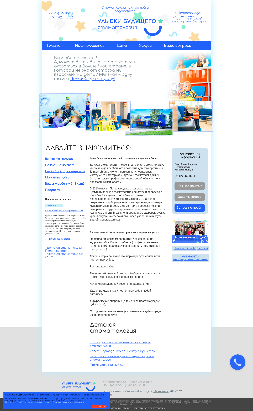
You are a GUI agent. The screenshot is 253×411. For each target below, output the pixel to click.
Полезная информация (191, 248)
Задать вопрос (189, 196)
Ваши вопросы (178, 46)
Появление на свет (59, 165)
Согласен (99, 406)
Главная (55, 46)
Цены (122, 46)
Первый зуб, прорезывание (65, 171)
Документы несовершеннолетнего (190, 258)
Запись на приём (189, 207)
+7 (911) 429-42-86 (60, 17)
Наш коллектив (89, 46)
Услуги (145, 46)
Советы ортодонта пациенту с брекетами (123, 351)
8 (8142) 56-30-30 (60, 13)
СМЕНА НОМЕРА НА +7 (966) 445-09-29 (64, 210)
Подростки (53, 190)
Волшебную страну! (92, 78)
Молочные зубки (57, 177)
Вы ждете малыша (59, 158)
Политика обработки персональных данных (27, 402)
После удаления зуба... (106, 364)
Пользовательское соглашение (149, 408)
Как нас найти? (190, 186)
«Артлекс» (160, 391)
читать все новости (59, 239)
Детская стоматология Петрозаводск (64, 249)
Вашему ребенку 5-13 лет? (64, 183)
